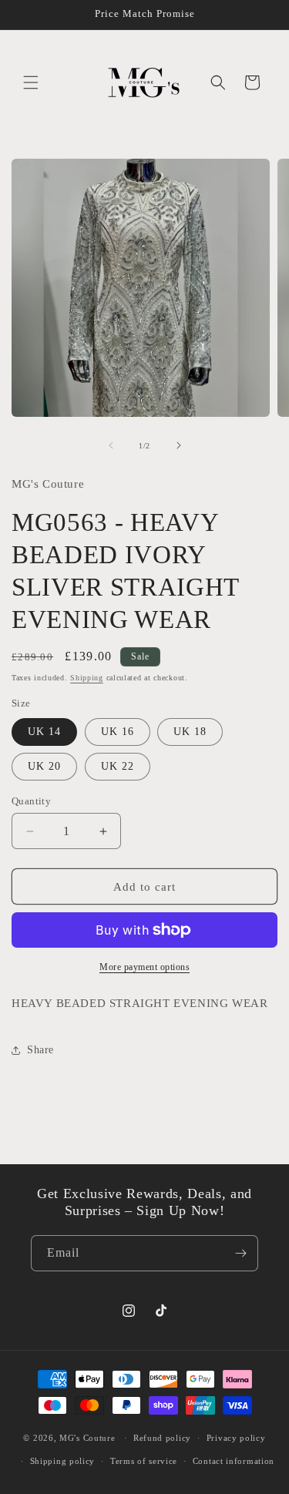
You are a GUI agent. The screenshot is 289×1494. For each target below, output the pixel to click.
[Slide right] (179, 445)
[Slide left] (111, 445)
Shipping (86, 677)
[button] (31, 82)
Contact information (233, 1460)
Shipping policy (63, 1460)
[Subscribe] (240, 1253)
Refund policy (162, 1437)
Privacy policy (236, 1437)
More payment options (144, 967)
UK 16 (117, 731)
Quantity (31, 801)
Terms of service (143, 1460)
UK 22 (117, 766)
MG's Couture (87, 1437)
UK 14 (44, 731)
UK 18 (190, 731)
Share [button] (40, 1050)
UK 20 (44, 766)
